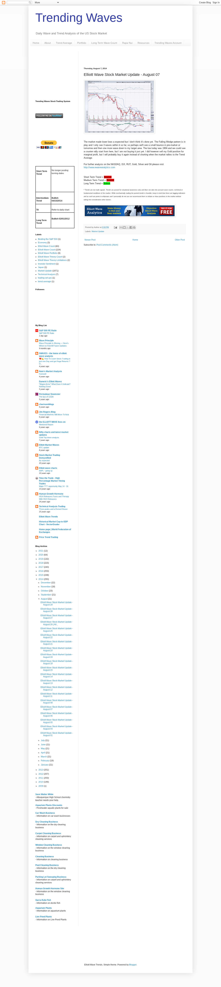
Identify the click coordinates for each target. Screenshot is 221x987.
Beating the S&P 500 (47, 239)
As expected (44, 460)
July (43, 740)
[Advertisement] (124, 56)
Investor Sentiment (46, 264)
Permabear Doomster (49, 394)
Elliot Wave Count (46, 246)
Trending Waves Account (168, 42)
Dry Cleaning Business (46, 822)
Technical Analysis (46, 274)
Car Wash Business (45, 813)
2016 (41, 571)
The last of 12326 (46, 397)
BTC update (44, 447)
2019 (41, 559)
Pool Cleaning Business (47, 865)
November (46, 586)
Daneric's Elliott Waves (50, 381)
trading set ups (45, 278)
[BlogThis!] (124, 227)
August (44, 599)
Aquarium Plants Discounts (48, 805)
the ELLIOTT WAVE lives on (52, 422)
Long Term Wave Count (104, 42)
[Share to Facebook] (131, 227)
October (45, 591)
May (43, 748)
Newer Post (90, 240)
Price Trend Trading (48, 537)
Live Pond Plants (43, 916)
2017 (41, 567)
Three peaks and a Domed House (53, 509)
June (43, 744)
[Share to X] (127, 227)
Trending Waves (78, 17)
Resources (143, 42)
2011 (41, 778)
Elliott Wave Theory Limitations (52, 260)
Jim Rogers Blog (47, 412)
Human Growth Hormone (51, 494)
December (46, 582)
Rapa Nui (127, 42)
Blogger (132, 965)
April (43, 752)
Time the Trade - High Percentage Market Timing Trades (52, 481)
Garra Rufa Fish (43, 900)
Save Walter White (44, 794)
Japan (41, 267)
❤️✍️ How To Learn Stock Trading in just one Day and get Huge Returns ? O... (54, 361)
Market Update (98, 231)
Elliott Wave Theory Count (50, 257)
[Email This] (121, 227)
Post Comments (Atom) (107, 245)
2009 (41, 786)
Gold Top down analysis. (49, 437)
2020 (41, 555)
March (44, 756)
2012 (41, 774)
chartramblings (46, 404)
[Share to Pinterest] (134, 227)
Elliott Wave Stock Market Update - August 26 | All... (57, 623)
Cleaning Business (44, 856)
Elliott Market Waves (49, 445)
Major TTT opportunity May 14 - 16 (53, 486)
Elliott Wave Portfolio (47, 253)
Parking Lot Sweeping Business (50, 877)
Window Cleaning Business (48, 845)
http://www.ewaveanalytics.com (99, 167)
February (45, 760)
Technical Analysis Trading (52, 506)
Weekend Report (46, 425)
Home (36, 42)
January (45, 765)
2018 (41, 563)
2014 (41, 579)
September (46, 595)
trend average (44, 281)
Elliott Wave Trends (48, 516)
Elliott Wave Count (46, 249)
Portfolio (81, 42)
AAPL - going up (45, 471)
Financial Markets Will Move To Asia (54, 414)
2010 (41, 782)
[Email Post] (115, 227)
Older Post (180, 240)
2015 (41, 575)
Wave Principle (46, 340)
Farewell (42, 374)
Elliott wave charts (48, 468)
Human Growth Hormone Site (49, 888)
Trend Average (64, 42)
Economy (42, 242)
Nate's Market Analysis (50, 371)
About (47, 42)
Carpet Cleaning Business (48, 833)
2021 (41, 551)
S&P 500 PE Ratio (47, 330)
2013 (41, 770)
